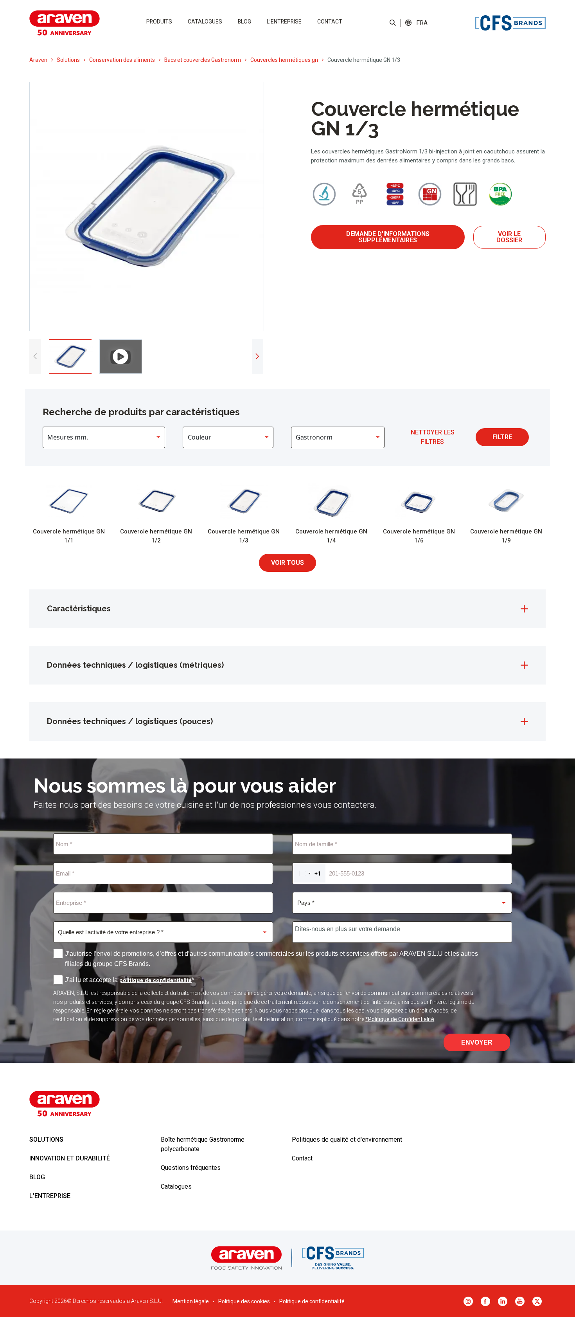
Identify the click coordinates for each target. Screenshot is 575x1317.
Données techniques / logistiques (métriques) (135, 665)
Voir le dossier (509, 237)
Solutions (68, 60)
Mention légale (190, 1301)
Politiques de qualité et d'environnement (347, 1139)
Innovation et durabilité (69, 1158)
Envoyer (476, 1042)
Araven (38, 60)
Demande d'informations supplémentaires (387, 237)
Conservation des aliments (122, 60)
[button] (422, 23)
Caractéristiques (79, 608)
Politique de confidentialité (312, 1301)
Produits (159, 21)
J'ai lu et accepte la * (129, 979)
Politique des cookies (244, 1301)
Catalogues (205, 21)
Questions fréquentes (191, 1167)
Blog (244, 21)
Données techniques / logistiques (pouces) (130, 721)
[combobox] (310, 873)
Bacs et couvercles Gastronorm (202, 60)
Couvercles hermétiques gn (284, 60)
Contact (329, 21)
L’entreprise (284, 21)
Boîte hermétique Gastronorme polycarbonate (202, 1144)
